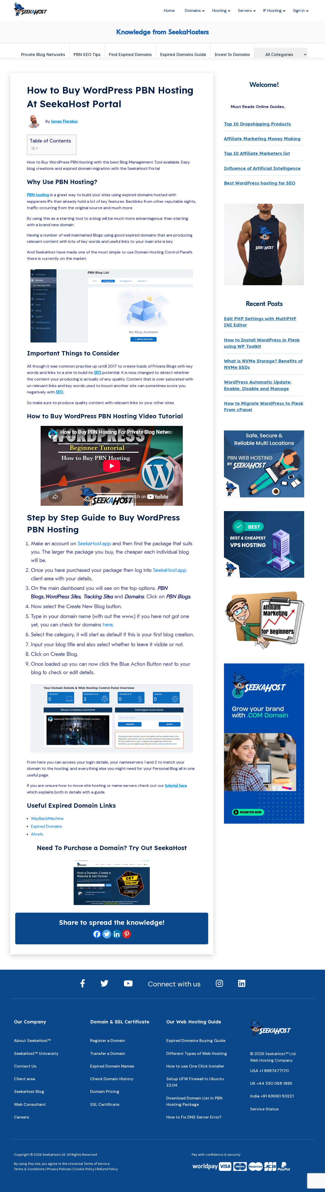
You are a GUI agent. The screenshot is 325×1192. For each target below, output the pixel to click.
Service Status (264, 1109)
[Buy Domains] (112, 882)
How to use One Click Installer (195, 1066)
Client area (24, 1078)
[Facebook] (96, 934)
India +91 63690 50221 (272, 1096)
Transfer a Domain (107, 1053)
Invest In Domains (232, 54)
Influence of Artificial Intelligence (262, 168)
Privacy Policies (59, 1169)
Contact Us (25, 1066)
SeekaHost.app (94, 543)
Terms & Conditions (29, 1169)
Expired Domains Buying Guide (195, 1040)
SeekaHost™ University (36, 1053)
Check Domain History (111, 1078)
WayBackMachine (47, 818)
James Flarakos (64, 121)
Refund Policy (107, 1169)
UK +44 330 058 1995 (271, 1083)
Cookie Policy (83, 1169)
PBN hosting (38, 195)
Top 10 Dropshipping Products (257, 124)
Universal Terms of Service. (89, 1164)
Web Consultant (30, 1104)
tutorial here (176, 785)
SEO (97, 372)
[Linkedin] (116, 934)
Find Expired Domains (130, 54)
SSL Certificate (104, 1104)
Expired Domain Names (112, 1066)
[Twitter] (106, 934)
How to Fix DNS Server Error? (193, 1117)
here (107, 625)
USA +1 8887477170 (269, 1070)
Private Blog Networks (43, 54)
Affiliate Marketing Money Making (262, 138)
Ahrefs (37, 834)
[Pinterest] (126, 934)
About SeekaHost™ (32, 1040)
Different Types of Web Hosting (196, 1053)
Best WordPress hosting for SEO (259, 183)
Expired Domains (46, 826)
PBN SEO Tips (86, 54)
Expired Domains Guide (183, 54)
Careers (21, 1117)
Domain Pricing (104, 1091)
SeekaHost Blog (29, 1091)
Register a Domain (107, 1040)
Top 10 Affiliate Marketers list (257, 153)
